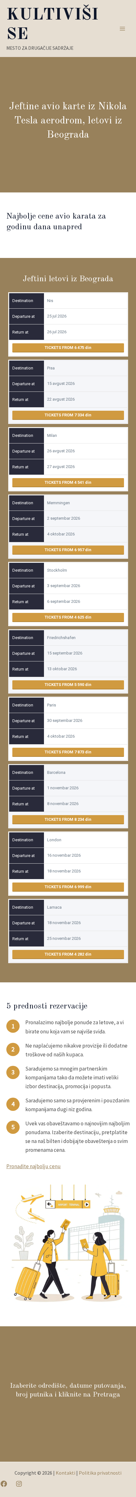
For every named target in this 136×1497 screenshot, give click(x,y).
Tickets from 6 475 (65, 347)
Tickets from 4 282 (65, 954)
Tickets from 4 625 (65, 617)
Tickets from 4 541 (65, 482)
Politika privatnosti (100, 1473)
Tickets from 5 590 (65, 684)
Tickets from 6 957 (65, 549)
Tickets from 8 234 (65, 819)
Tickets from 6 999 (65, 886)
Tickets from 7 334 (65, 415)
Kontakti (65, 1473)
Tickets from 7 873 (65, 752)
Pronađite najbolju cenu (33, 1166)
